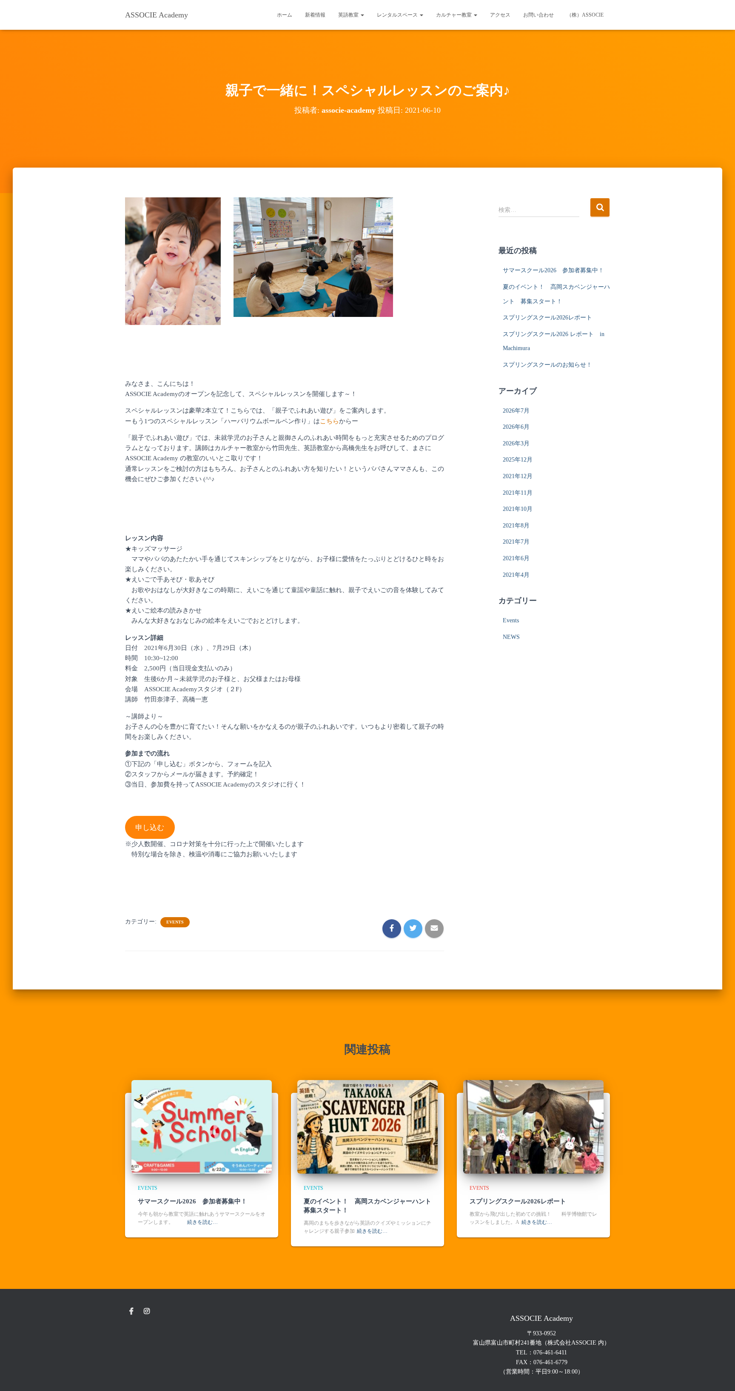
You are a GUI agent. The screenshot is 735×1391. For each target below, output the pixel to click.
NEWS (511, 637)
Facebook (131, 1311)
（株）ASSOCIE (585, 15)
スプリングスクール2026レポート (547, 317)
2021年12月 (518, 476)
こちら (329, 421)
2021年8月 (516, 525)
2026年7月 (516, 411)
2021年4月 (516, 575)
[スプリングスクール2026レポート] (533, 1126)
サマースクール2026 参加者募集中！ (553, 270)
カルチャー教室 (454, 15)
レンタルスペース (398, 15)
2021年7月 (516, 542)
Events (175, 922)
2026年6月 (516, 427)
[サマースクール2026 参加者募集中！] (201, 1126)
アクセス (500, 15)
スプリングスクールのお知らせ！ (547, 365)
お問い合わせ (538, 15)
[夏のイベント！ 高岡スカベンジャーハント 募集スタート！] (367, 1126)
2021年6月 (516, 558)
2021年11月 (518, 493)
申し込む (149, 828)
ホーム (284, 15)
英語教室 (349, 15)
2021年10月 (518, 509)
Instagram (147, 1311)
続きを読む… (202, 1222)
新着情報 (315, 15)
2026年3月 (516, 443)
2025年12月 (518, 459)
